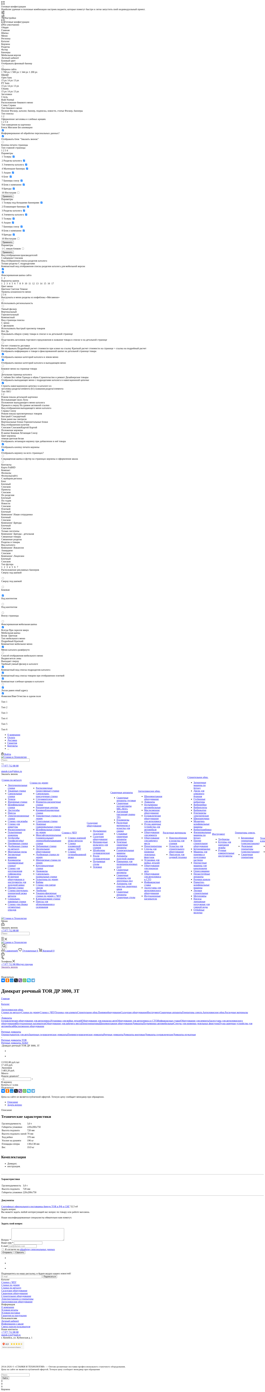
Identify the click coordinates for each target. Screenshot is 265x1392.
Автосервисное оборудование (17, 1301)
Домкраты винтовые (134, 1034)
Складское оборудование (134, 1012)
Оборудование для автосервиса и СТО (137, 1020)
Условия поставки (10, 1312)
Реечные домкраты (113, 1034)
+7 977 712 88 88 (10, 765)
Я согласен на (30, 1249)
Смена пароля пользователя (15, 1326)
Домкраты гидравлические (159, 1034)
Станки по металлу (11, 1012)
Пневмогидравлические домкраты (85, 1034)
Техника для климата (66, 1012)
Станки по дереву (30, 1012)
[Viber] (20, 980)
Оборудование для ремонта (194, 1020)
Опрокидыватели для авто (15, 1034)
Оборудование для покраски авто (99, 1020)
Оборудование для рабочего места (63, 1023)
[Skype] (29, 980)
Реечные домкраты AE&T (14, 1043)
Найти (5, 1378)
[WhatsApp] (24, 980)
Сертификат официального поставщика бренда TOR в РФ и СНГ (35, 1206)
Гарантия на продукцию (14, 1315)
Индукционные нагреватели (31, 1023)
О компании (7, 1307)
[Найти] (2, 763)
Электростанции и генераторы (17, 1299)
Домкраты (137, 1023)
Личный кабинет (10, 1321)
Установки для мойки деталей (66, 1020)
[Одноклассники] (7, 980)
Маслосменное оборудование (28, 1026)
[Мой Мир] (11, 980)
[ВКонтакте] (3, 980)
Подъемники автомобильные (158, 1023)
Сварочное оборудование (14, 1293)
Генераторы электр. (192, 1012)
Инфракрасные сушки (168, 1020)
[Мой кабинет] (2, 925)
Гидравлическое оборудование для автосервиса (26, 1020)
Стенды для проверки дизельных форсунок (196, 1023)
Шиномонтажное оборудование (115, 1023)
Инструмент (153, 1012)
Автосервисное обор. (214, 1012)
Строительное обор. (87, 1012)
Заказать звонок (9, 967)
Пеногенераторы (90, 1023)
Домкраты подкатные (184, 1034)
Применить (7, 196)
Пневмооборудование (109, 1012)
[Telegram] (33, 980)
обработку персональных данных (37, 1249)
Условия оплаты (9, 1310)
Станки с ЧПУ (47, 1012)
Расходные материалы (236, 1012)
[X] (16, 980)
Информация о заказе (12, 1323)
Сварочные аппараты (171, 1012)
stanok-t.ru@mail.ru (11, 1335)
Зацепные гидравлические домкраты (48, 1034)
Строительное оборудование (16, 1296)
